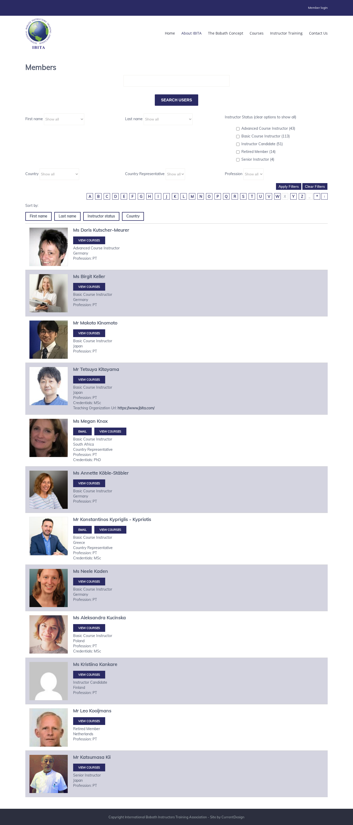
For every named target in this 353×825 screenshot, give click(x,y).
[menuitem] (318, 7)
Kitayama (108, 369)
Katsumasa (92, 757)
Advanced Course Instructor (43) (268, 128)
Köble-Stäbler (114, 473)
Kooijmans (100, 711)
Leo (84, 711)
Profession (233, 173)
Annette (89, 473)
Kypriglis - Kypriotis (130, 519)
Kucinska (116, 617)
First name (34, 119)
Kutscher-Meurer (111, 230)
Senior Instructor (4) (257, 159)
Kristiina (89, 664)
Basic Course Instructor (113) (265, 136)
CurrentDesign (232, 817)
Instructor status (101, 216)
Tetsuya (88, 369)
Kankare (108, 664)
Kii (108, 757)
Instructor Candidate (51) (262, 144)
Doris (86, 230)
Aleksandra (93, 617)
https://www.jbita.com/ (136, 408)
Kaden (101, 571)
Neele (87, 571)
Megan (88, 421)
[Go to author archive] (48, 253)
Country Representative (145, 173)
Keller (99, 276)
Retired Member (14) (258, 151)
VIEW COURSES (89, 240)
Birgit (86, 276)
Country (32, 173)
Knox (102, 421)
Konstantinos (94, 519)
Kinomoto (107, 323)
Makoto (88, 323)
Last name (134, 119)
